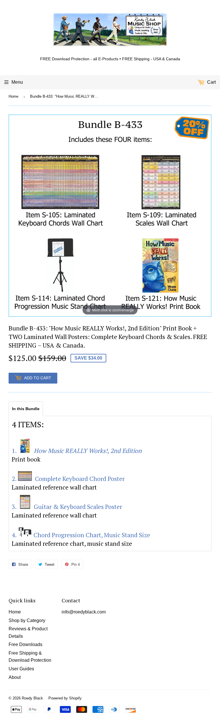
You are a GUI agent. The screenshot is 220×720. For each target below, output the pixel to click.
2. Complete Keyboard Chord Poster (68, 479)
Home (13, 96)
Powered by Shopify (65, 698)
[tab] (26, 408)
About (15, 677)
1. (77, 451)
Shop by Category (27, 620)
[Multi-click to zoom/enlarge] (110, 215)
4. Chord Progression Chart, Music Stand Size (81, 535)
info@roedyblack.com (84, 611)
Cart (211, 82)
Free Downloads (25, 644)
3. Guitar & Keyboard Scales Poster (67, 507)
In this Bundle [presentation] (26, 408)
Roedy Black (32, 698)
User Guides (21, 668)
